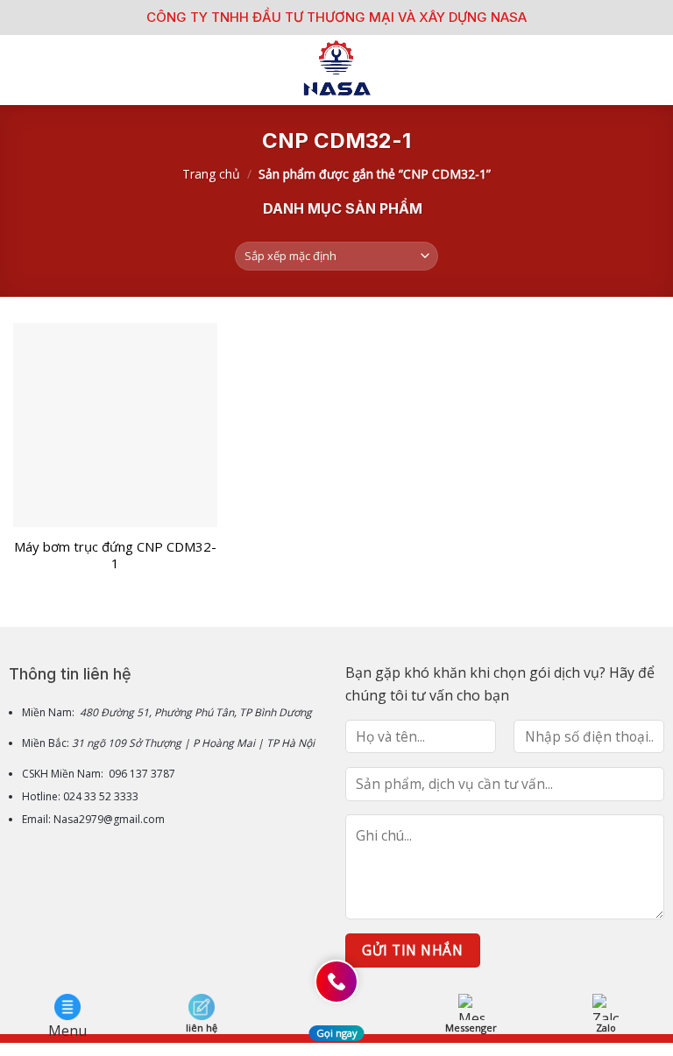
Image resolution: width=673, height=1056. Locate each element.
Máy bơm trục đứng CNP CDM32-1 (115, 556)
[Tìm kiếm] (653, 70)
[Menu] (23, 69)
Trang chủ (211, 173)
